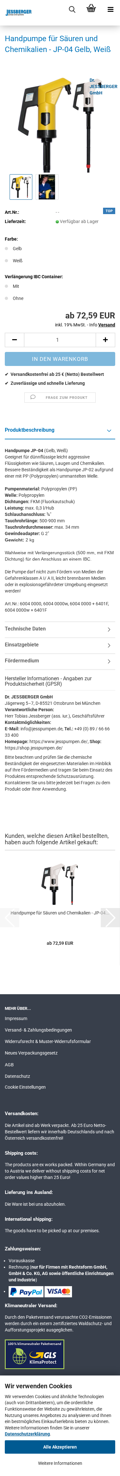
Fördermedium (22, 661)
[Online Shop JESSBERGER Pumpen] (16, 13)
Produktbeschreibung (29, 430)
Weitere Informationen (60, 1463)
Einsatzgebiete (22, 645)
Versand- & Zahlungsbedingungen (38, 1029)
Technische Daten (25, 629)
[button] (14, 340)
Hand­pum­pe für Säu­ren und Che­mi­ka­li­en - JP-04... (60, 912)
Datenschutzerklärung (27, 1433)
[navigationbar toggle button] (110, 9)
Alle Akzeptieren (60, 1447)
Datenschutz (17, 1076)
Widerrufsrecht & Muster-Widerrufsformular (48, 1041)
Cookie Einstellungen (25, 1087)
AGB (9, 1064)
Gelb (17, 248)
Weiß (17, 260)
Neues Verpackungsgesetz (31, 1052)
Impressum (16, 1018)
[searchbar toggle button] (72, 9)
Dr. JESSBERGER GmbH (103, 86)
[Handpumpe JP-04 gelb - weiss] (60, 124)
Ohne (18, 298)
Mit (16, 286)
